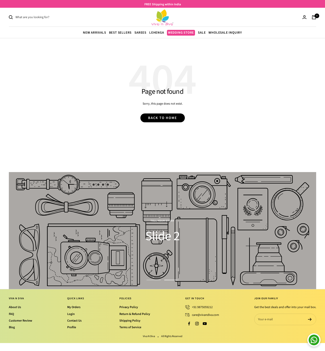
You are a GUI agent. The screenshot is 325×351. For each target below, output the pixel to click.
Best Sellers (120, 32)
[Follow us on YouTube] (204, 324)
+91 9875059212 (202, 307)
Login (71, 314)
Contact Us (74, 320)
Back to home (162, 117)
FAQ (11, 314)
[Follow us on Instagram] (197, 324)
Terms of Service (130, 327)
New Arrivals (94, 32)
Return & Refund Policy (134, 314)
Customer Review (20, 320)
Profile (71, 327)
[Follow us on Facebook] (189, 324)
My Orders (73, 307)
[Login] (304, 17)
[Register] (310, 319)
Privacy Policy (128, 307)
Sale (202, 32)
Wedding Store (181, 32)
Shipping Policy (129, 320)
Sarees (140, 32)
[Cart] (314, 17)
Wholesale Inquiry (225, 32)
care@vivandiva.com (205, 315)
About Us (15, 307)
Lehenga (156, 32)
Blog (12, 327)
